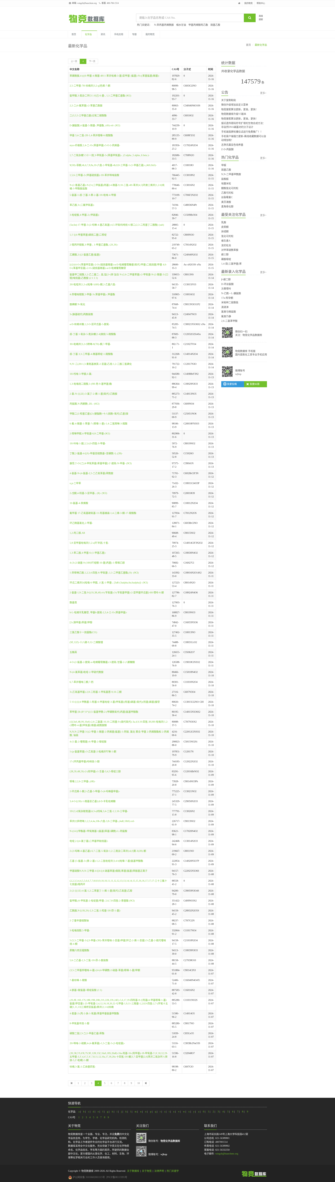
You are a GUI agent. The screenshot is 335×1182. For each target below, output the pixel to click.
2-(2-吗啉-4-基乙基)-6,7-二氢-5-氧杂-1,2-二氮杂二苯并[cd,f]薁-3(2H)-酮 (108, 851)
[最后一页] (145, 1083)
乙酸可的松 (227, 192)
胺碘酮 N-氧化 (77, 304)
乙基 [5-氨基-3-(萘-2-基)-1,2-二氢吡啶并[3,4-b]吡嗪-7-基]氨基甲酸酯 (106, 861)
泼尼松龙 (226, 245)
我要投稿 (231, 384)
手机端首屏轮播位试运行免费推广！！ (242, 131)
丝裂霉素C (227, 197)
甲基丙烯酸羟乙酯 (198, 25)
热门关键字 (173, 1171)
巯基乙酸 (215, 25)
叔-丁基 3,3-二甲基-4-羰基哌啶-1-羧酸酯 (91, 354)
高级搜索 (261, 18)
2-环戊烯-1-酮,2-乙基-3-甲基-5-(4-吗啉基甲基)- (95, 791)
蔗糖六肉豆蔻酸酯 (79, 950)
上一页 (74, 61)
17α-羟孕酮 (227, 298)
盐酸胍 (225, 179)
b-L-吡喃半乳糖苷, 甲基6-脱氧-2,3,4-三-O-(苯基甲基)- (98, 612)
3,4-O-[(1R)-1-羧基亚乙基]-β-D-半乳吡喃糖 (93, 801)
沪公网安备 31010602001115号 (88, 1177)
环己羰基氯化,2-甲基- (81, 523)
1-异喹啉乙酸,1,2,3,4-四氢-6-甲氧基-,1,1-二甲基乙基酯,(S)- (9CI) (104, 572)
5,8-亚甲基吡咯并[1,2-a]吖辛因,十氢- (89, 543)
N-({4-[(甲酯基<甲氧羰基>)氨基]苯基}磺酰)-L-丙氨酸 (98, 831)
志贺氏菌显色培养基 (232, 144)
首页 (74, 34)
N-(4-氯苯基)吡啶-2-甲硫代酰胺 (86, 672)
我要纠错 (254, 384)
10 (138, 1083)
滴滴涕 (225, 307)
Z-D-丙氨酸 (227, 149)
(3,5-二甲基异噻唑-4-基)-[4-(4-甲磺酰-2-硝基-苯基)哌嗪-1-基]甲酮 (105, 970)
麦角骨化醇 (227, 206)
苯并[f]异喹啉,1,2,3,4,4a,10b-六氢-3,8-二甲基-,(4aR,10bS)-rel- (102, 821)
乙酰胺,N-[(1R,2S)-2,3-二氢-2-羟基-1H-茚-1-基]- (95, 910)
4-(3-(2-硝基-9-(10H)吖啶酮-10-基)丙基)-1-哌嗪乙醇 (97, 562)
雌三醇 (225, 254)
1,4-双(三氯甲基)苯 (231, 263)
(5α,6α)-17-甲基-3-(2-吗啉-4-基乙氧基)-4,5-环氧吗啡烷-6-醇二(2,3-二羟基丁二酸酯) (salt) (117, 225)
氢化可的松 (227, 236)
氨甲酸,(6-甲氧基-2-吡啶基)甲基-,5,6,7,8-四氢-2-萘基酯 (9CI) (102, 900)
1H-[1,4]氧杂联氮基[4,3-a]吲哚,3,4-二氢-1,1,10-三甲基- (99, 811)
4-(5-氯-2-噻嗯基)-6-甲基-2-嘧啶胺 (88, 741)
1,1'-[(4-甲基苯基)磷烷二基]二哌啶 (88, 234)
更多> (263, 93)
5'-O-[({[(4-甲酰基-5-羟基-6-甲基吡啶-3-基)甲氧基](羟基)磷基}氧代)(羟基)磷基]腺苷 (115, 702)
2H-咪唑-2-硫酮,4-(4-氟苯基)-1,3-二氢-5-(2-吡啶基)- (97, 1043)
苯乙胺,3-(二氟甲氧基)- (82, 205)
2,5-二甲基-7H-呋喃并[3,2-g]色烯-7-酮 (90, 85)
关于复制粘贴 (228, 100)
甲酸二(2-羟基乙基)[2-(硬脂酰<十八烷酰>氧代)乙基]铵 (99, 413)
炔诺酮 (225, 231)
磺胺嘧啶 (226, 259)
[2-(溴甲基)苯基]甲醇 (81, 622)
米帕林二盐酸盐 (229, 302)
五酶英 (73, 652)
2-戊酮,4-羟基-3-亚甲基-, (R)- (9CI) (88, 493)
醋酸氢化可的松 (229, 188)
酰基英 (73, 602)
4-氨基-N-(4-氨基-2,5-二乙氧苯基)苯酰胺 (91, 473)
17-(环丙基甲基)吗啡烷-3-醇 (85, 761)
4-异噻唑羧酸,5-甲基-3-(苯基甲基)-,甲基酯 (92, 294)
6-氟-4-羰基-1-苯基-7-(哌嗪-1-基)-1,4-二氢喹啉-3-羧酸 (98, 423)
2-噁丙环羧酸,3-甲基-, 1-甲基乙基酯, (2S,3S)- (94, 244)
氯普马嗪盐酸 (228, 311)
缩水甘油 (181, 25)
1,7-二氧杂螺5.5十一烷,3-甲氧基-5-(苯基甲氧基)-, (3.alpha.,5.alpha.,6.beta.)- (110, 155)
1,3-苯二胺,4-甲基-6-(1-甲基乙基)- (88, 553)
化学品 (88, 34)
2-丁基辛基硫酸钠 (79, 920)
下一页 (92, 61)
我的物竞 (248, 3)
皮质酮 (225, 227)
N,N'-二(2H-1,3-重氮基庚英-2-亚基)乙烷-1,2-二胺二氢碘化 (101, 364)
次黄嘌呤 (226, 288)
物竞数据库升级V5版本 (233, 114)
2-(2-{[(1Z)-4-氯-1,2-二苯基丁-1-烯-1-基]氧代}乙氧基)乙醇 (101, 890)
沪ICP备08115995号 (116, 1177)
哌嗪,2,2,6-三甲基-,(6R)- (82, 781)
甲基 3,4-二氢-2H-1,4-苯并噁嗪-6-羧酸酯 (91, 135)
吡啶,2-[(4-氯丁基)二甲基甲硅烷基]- (89, 841)
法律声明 (159, 1171)
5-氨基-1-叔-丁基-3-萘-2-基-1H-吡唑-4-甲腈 (93, 195)
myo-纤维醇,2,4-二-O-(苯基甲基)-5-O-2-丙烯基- (95, 145)
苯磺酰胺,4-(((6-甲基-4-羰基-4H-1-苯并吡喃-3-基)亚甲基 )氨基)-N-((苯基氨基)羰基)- (115, 75)
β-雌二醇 (226, 279)
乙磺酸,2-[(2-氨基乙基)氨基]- (85, 254)
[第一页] (71, 1083)
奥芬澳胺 (226, 202)
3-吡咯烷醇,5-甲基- (80, 930)
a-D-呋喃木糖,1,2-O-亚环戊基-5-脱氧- (90, 324)
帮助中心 (261, 3)
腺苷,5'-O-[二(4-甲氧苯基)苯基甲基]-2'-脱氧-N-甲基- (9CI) (101, 463)
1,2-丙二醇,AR (77, 533)
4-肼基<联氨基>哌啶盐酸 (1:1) (86, 990)
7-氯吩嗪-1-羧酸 (78, 980)
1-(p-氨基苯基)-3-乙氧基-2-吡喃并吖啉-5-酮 (93, 751)
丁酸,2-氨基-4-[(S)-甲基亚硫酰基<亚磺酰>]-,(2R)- (96, 453)
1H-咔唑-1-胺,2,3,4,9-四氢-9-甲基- (88, 443)
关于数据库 (133, 1171)
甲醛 (223, 165)
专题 (134, 34)
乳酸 (223, 222)
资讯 (103, 34)
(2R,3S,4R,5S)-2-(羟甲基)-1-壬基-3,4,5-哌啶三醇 (95, 771)
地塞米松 (226, 183)
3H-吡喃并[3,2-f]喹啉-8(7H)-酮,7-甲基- (90, 344)
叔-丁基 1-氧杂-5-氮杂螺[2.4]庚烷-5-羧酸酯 (93, 334)
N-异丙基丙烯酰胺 (164, 25)
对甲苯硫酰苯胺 (229, 250)
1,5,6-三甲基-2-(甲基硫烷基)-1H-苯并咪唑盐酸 (94, 175)
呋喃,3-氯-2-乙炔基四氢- (83, 1066)
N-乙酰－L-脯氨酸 (231, 293)
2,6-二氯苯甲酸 (229, 321)
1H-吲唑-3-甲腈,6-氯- (81, 374)
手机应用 (118, 34)
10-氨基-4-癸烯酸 (79, 503)
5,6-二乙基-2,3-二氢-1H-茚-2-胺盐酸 (89, 960)
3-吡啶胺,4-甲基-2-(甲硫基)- (85, 215)
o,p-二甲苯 (75, 483)
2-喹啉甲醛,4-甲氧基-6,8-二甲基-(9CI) (90, 433)
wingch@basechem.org (87, 3)
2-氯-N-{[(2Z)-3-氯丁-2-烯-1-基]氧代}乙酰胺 (93, 393)
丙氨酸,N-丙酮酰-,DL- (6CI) (84, 403)
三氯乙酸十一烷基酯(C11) (83, 632)
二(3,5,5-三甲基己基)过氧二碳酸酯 (88, 115)
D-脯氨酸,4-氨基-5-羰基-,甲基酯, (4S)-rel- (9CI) (95, 125)
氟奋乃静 (226, 316)
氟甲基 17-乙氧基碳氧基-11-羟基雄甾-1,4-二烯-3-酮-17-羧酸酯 (103, 513)
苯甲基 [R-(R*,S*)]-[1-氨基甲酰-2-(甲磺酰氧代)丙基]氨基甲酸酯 (104, 712)
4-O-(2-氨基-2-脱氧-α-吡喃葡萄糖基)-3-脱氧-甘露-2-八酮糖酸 (102, 662)
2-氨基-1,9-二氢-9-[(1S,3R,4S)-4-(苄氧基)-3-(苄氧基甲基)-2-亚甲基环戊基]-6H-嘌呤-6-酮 (117, 592)
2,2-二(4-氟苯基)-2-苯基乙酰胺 (86, 105)
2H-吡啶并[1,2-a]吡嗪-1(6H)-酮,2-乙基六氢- (93, 284)
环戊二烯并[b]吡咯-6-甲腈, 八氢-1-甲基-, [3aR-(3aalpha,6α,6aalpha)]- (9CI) (109, 582)
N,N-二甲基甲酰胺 (231, 174)
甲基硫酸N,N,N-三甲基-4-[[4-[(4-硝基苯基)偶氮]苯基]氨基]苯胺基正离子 (108, 871)
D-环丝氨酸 (227, 284)
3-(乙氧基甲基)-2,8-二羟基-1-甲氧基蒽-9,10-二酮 (96, 692)
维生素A (225, 240)
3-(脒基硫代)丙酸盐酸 (81, 314)
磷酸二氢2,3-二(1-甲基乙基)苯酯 (87, 1033)
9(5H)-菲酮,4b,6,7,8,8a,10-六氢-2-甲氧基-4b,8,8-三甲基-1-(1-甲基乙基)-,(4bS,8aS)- (113, 165)
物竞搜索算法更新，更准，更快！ (239, 109)
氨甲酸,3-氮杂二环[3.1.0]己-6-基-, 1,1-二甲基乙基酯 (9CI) (100, 95)
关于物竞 (147, 1171)
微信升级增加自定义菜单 (234, 104)
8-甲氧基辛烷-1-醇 (79, 1023)
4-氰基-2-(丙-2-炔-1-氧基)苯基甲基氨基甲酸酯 (94, 1013)
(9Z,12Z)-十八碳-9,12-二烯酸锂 (86, 642)
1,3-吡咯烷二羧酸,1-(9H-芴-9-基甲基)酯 (91, 384)
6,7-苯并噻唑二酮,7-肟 (82, 682)
